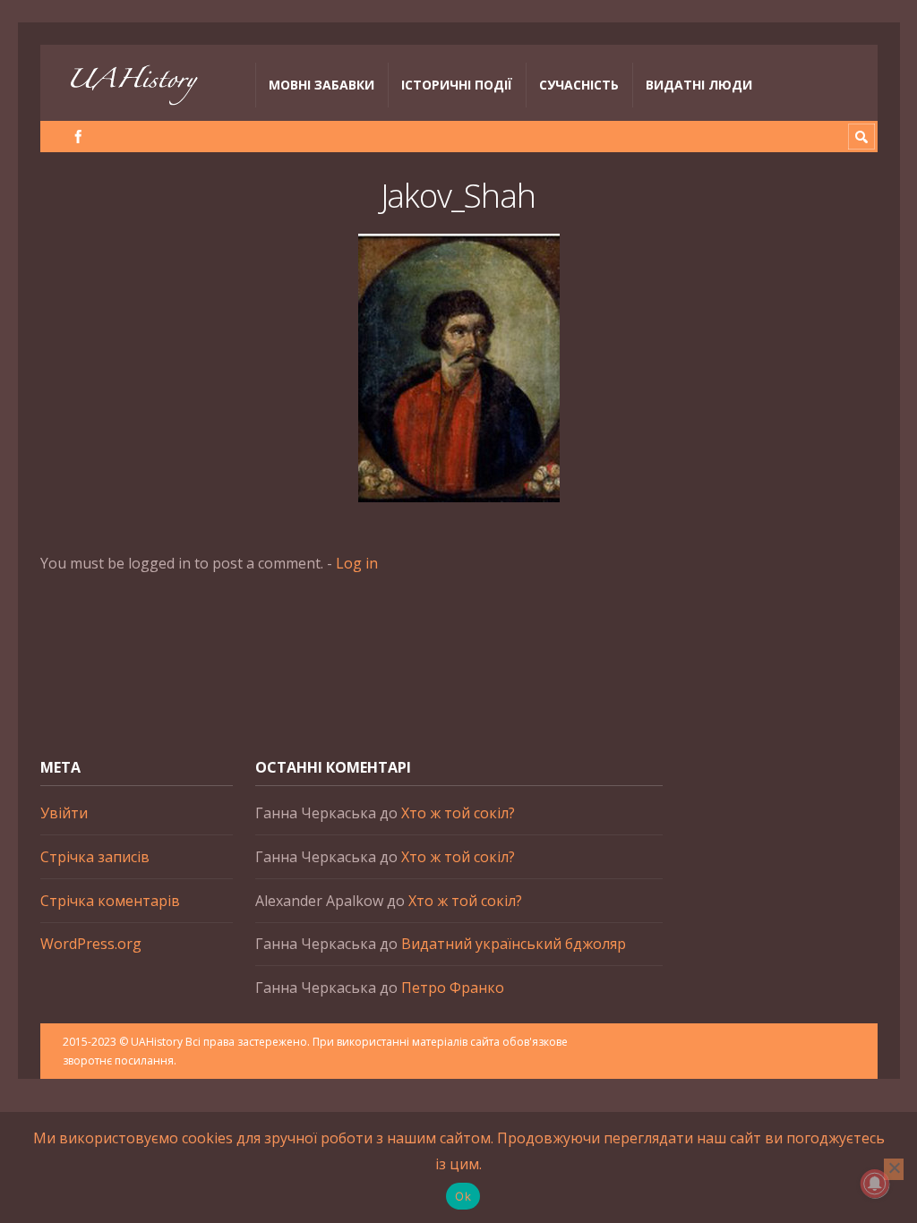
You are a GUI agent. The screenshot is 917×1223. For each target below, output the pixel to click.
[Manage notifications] (875, 1183)
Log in (357, 563)
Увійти (64, 813)
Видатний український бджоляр (513, 944)
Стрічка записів (95, 857)
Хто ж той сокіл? (458, 813)
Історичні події (456, 84)
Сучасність (579, 84)
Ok (463, 1196)
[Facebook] (78, 136)
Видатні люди (699, 84)
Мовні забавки (321, 84)
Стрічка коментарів (110, 901)
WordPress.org (90, 944)
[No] (894, 1169)
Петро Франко (452, 987)
